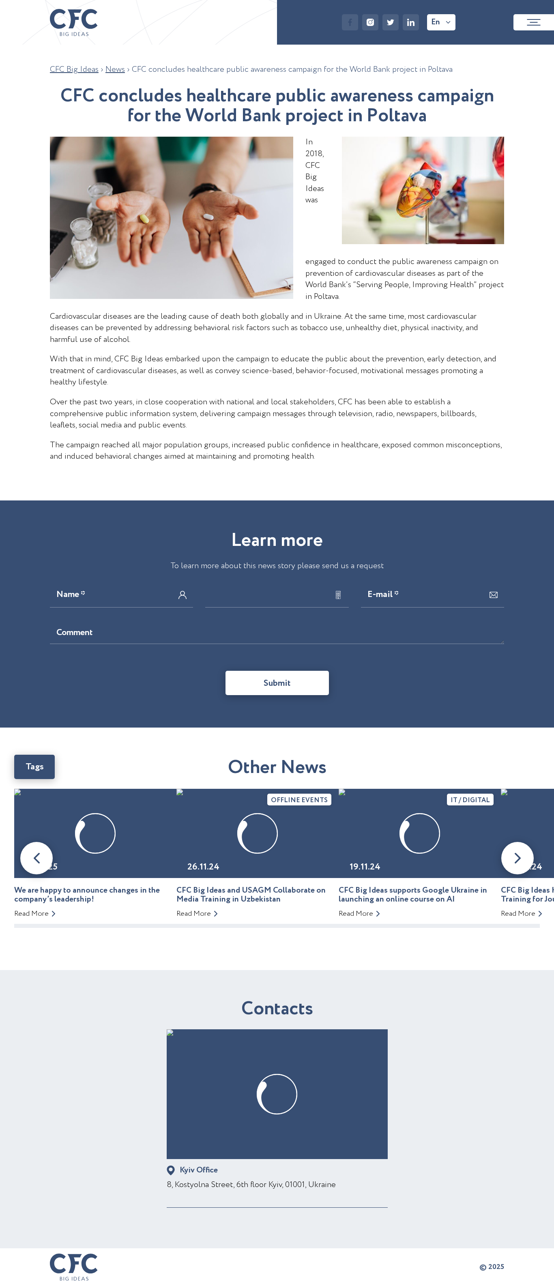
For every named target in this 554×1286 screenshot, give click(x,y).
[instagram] (370, 22)
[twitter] (390, 22)
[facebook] (350, 22)
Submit (277, 683)
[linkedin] (411, 22)
